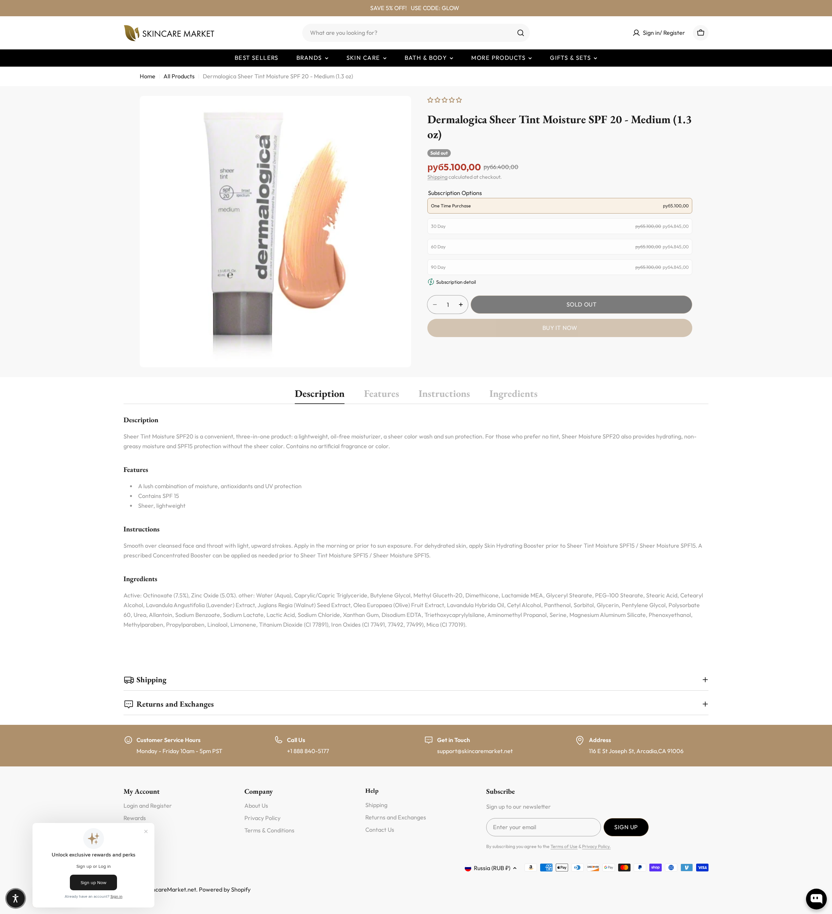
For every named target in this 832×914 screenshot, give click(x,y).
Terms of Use (564, 846)
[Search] (521, 33)
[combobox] (416, 33)
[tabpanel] (416, 522)
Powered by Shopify (225, 889)
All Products (179, 76)
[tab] (319, 395)
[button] (15, 898)
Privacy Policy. (596, 846)
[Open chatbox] (816, 899)
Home (147, 76)
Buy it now (559, 328)
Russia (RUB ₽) (492, 868)
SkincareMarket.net (170, 889)
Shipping (437, 177)
